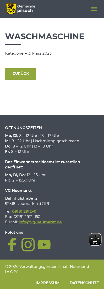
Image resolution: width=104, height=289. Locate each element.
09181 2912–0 (24, 211)
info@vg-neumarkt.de (40, 222)
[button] (94, 9)
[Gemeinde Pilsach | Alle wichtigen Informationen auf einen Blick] (20, 9)
